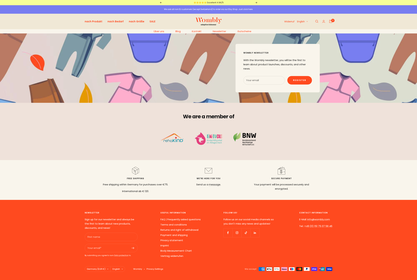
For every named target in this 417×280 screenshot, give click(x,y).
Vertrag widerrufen (171, 256)
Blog (178, 31)
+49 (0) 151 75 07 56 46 (318, 226)
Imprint (164, 245)
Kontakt (196, 31)
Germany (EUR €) (96, 269)
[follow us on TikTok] (245, 232)
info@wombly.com (318, 219)
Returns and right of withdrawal (179, 230)
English (301, 21)
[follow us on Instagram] (236, 232)
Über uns (159, 31)
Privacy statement (171, 240)
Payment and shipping (174, 235)
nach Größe (136, 21)
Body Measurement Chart (176, 250)
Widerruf (289, 21)
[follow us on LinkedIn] (254, 232)
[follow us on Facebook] (227, 232)
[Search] (316, 21)
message (214, 184)
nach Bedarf (116, 21)
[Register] (133, 248)
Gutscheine (244, 31)
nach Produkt (93, 21)
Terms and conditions (173, 224)
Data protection (121, 255)
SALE (152, 21)
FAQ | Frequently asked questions (180, 219)
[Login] (323, 21)
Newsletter (219, 31)
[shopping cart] (330, 21)
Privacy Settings (155, 269)
